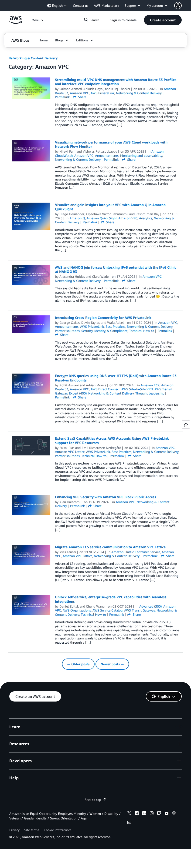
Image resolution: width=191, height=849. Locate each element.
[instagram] (151, 813)
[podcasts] (174, 813)
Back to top (93, 800)
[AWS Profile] (178, 5)
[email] (129, 823)
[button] (163, 20)
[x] (129, 813)
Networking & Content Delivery (33, 58)
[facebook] (137, 813)
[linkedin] (144, 813)
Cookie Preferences (57, 830)
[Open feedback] (186, 424)
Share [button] (81, 97)
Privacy (14, 830)
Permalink (62, 97)
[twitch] (159, 813)
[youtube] (166, 813)
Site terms (31, 830)
